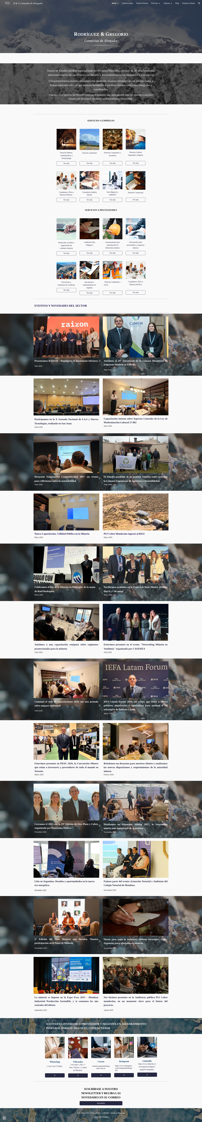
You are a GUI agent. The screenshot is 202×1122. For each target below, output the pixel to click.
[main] (101, 84)
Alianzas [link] (166, 3)
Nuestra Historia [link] (142, 3)
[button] (199, 3)
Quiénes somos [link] (127, 3)
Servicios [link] (154, 3)
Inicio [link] (114, 3)
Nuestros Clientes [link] (188, 3)
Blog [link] (177, 3)
